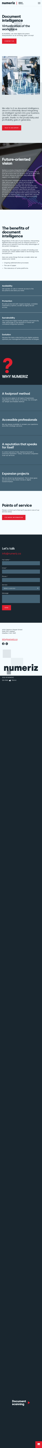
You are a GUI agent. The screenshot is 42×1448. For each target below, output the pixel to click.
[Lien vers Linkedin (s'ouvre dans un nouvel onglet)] (7, 644)
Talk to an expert (12, 128)
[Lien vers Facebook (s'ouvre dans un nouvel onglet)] (3, 644)
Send (6, 607)
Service (4, 585)
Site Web (5, 680)
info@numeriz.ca (11, 553)
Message (5, 593)
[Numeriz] (12, 3)
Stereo (14, 680)
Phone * (5, 576)
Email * (4, 568)
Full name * (6, 560)
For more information (14, 517)
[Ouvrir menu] (38, 3)
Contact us (9, 41)
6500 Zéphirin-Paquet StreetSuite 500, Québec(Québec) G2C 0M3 (12, 631)
